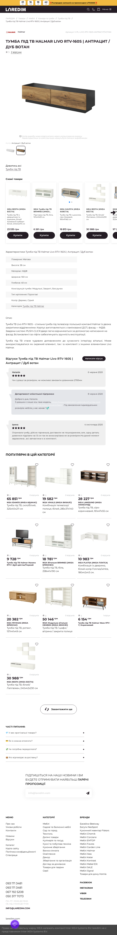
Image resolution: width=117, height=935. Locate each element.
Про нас (10, 823)
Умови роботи (14, 827)
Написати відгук (94, 358)
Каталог (10, 845)
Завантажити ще (61, 709)
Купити (17, 235)
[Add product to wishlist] (37, 464)
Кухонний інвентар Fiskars (94, 830)
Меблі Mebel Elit (89, 864)
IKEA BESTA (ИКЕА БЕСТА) (16, 210)
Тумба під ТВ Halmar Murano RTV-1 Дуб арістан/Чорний (21, 564)
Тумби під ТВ (64, 18)
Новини (10, 836)
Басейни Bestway (89, 823)
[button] (78, 194)
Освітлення (49, 854)
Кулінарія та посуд (53, 840)
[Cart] (98, 9)
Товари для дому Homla (93, 874)
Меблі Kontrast (88, 860)
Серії (45, 870)
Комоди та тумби (46, 18)
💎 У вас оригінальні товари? (21, 732)
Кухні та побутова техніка (57, 844)
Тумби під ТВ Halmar (33, 306)
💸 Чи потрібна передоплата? (21, 749)
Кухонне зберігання (54, 847)
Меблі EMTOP (87, 840)
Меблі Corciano (88, 837)
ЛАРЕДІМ (10, 18)
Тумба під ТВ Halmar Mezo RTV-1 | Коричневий (94, 624)
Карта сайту (12, 848)
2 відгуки (16, 52)
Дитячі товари (50, 837)
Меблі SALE (86, 867)
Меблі (32, 18)
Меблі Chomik (87, 833)
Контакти (11, 830)
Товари (21, 18)
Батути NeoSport (89, 827)
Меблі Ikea (86, 854)
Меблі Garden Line (90, 847)
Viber (83, 893)
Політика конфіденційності (21, 851)
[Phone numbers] (93, 9)
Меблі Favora (87, 844)
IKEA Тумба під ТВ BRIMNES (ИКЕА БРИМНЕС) (43, 210)
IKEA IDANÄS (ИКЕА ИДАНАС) (22, 502)
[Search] (88, 9)
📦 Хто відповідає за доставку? (22, 757)
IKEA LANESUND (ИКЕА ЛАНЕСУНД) (90, 503)
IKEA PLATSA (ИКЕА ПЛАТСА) (93, 563)
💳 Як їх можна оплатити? (19, 741)
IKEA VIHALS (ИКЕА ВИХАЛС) (57, 502)
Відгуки (10, 839)
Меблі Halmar (87, 850)
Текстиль (48, 833)
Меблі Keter (86, 857)
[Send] (87, 793)
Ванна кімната (51, 850)
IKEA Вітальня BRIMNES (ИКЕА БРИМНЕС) (58, 564)
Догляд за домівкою (54, 864)
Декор (46, 857)
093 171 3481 (14, 883)
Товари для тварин (53, 867)
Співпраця (11, 855)
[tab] (45, 733)
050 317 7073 (15, 896)
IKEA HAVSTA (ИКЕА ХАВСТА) (70, 210)
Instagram (86, 888)
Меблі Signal (87, 870)
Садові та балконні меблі (57, 827)
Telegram (85, 898)
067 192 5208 (15, 892)
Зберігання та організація (57, 860)
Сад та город (50, 830)
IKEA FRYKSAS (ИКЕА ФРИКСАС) (17, 624)
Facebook (86, 882)
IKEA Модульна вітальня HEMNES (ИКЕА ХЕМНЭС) (55, 624)
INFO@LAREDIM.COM (18, 908)
